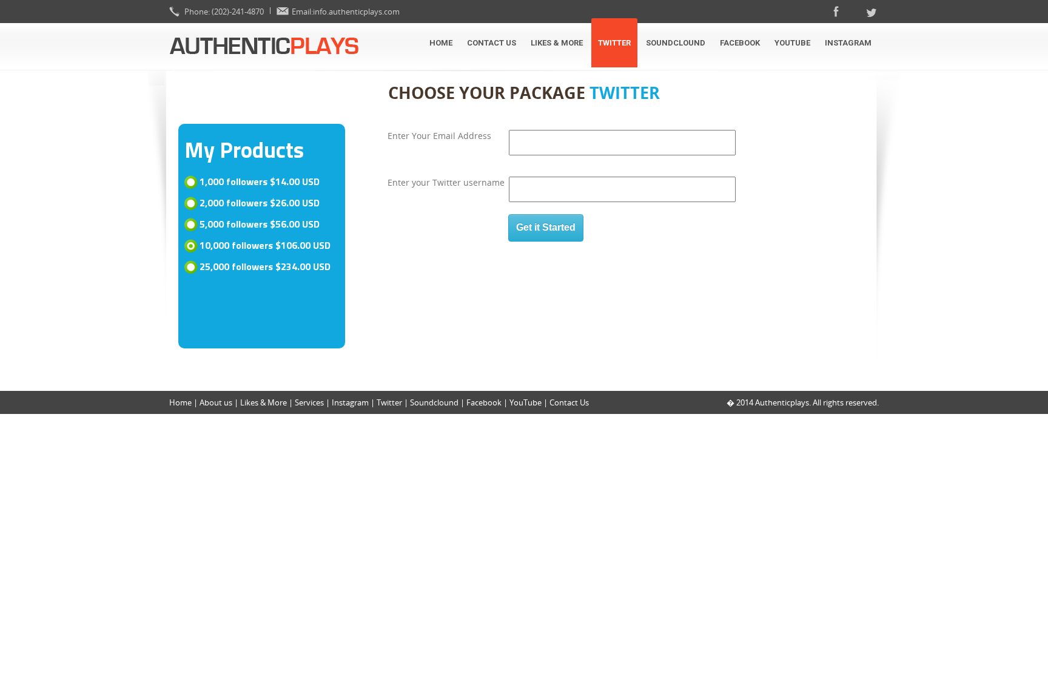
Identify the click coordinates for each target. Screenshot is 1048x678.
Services (309, 402)
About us (216, 402)
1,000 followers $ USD (260, 182)
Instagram (848, 42)
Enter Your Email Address (439, 135)
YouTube (526, 402)
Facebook (740, 42)
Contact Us (491, 42)
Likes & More (557, 42)
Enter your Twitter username (446, 182)
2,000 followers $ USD (260, 203)
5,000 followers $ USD (260, 224)
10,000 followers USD (265, 246)
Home (440, 42)
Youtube (792, 42)
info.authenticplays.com (356, 11)
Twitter (614, 42)
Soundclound (675, 42)
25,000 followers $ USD (265, 267)
